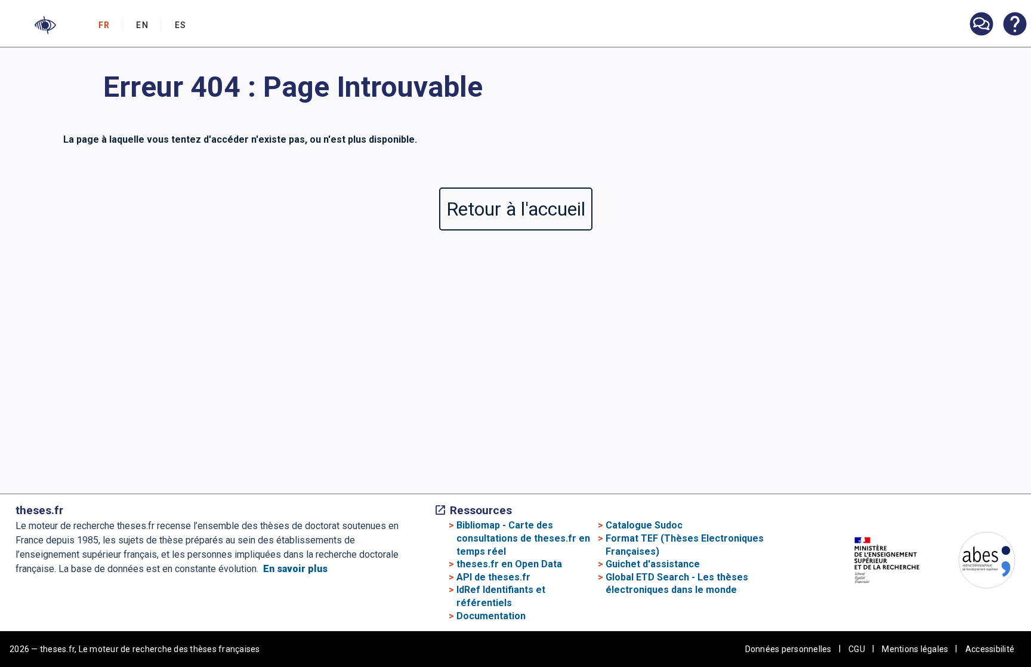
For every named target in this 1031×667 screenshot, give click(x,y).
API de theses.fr (493, 577)
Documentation (491, 616)
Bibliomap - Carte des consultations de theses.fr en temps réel (523, 538)
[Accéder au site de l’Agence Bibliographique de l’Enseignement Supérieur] (974, 562)
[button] (45, 25)
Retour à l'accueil (515, 209)
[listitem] (981, 24)
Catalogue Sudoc (644, 525)
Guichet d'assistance (653, 564)
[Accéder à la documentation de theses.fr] (1014, 25)
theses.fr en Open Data (509, 564)
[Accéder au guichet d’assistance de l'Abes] (981, 25)
